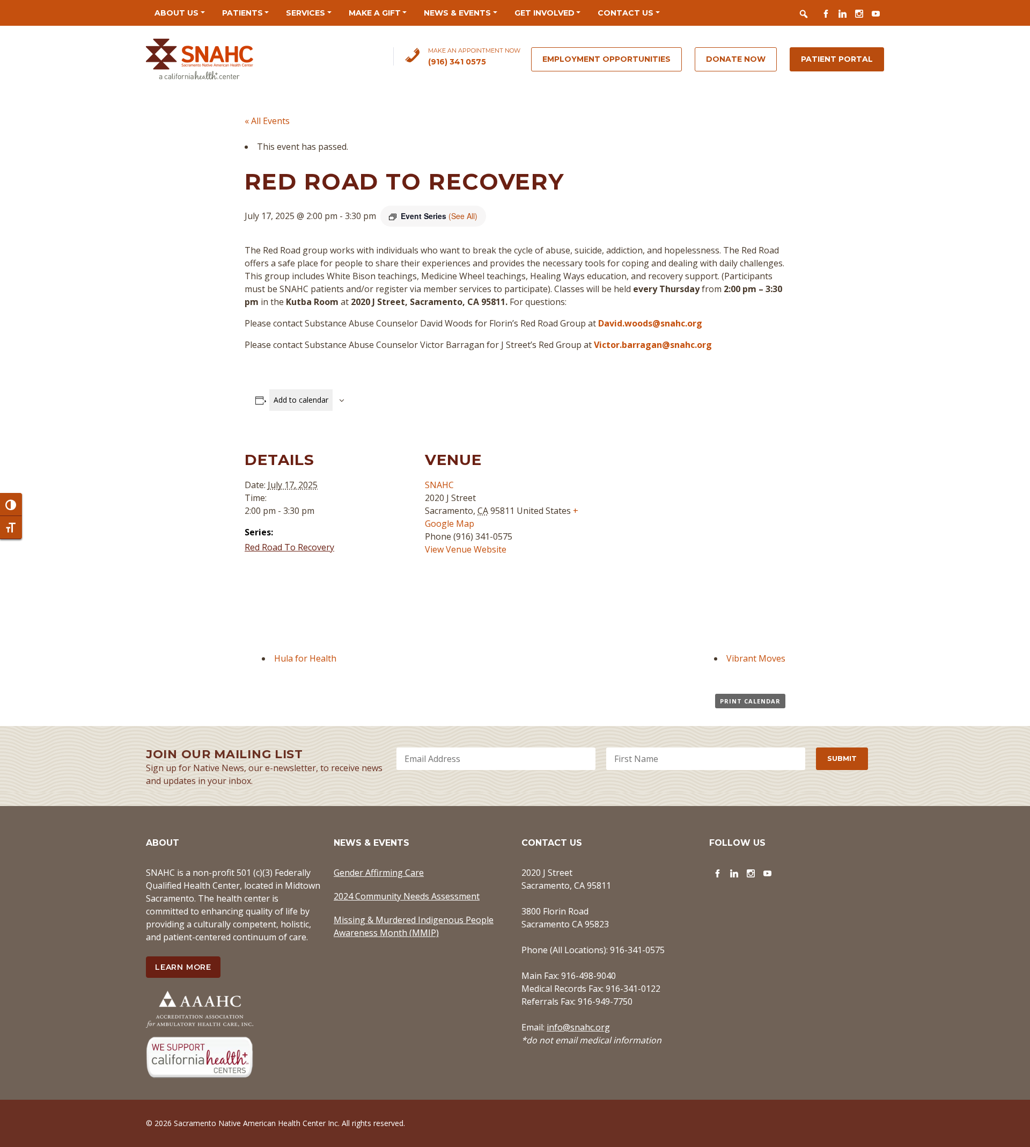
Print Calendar (750, 701)
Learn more (183, 967)
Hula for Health (305, 658)
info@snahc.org (578, 1027)
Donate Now (736, 59)
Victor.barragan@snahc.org (653, 345)
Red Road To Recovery (289, 547)
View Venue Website (465, 549)
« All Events (267, 121)
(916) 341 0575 (457, 62)
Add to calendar (301, 400)
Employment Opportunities (606, 59)
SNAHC (439, 485)
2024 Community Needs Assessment (407, 896)
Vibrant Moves (755, 658)
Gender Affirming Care (379, 873)
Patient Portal (837, 59)
